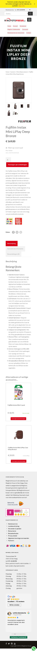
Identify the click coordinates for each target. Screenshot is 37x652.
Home (9, 26)
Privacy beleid (12, 536)
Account (15, 26)
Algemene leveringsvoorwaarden (18, 538)
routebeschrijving (13, 526)
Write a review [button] (14, 605)
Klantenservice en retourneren (16, 33)
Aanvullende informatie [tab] (15, 249)
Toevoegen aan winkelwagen (17, 164)
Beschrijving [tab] (11, 243)
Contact (28, 33)
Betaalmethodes (13, 533)
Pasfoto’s (11, 540)
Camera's (13, 72)
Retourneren (12, 531)
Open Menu (29, 19)
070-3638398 (12, 561)
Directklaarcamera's (22, 72)
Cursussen (25, 29)
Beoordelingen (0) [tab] (13, 254)
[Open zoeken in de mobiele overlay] (18, 12)
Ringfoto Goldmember (14, 29)
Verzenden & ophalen (14, 528)
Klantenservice (13, 524)
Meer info (21, 6)
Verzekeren (23, 26)
